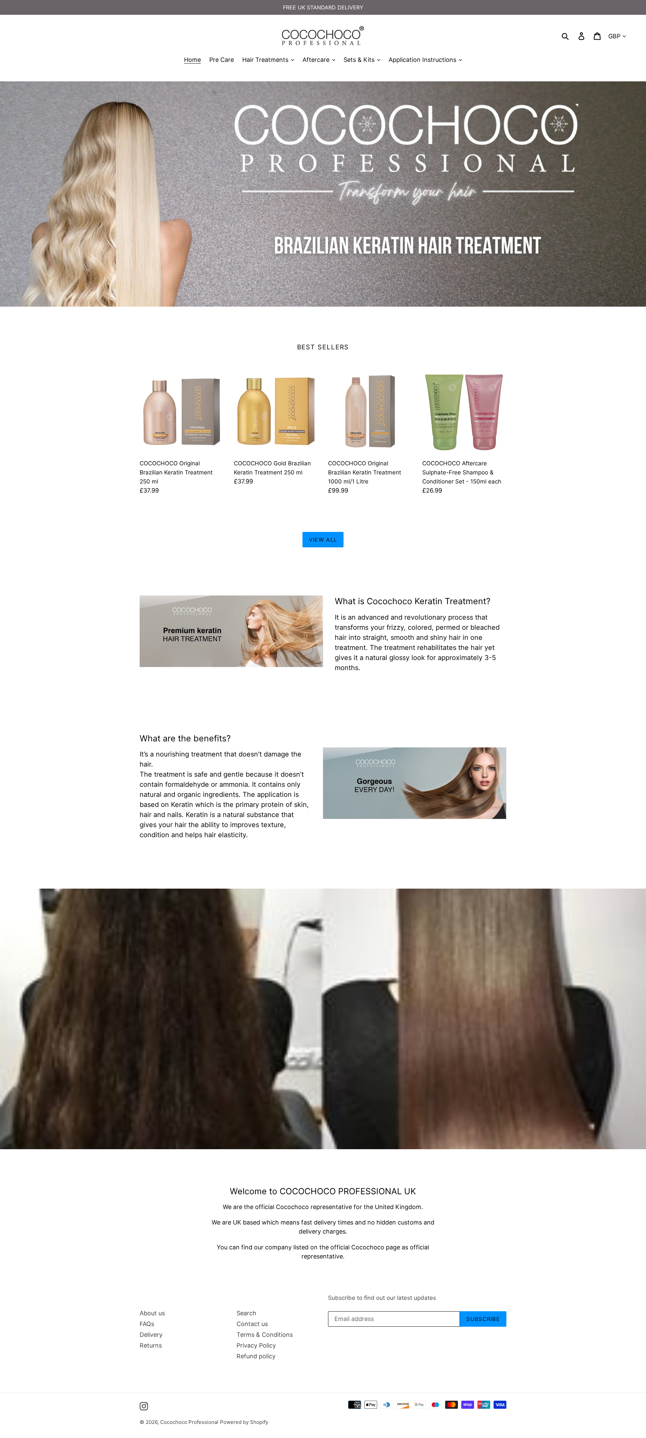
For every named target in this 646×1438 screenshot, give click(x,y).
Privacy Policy (256, 1345)
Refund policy (256, 1356)
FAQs (147, 1323)
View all (323, 539)
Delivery (151, 1334)
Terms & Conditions (265, 1334)
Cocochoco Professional (189, 1422)
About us (152, 1313)
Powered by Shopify (244, 1422)
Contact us (252, 1323)
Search (246, 1313)
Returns (151, 1345)
